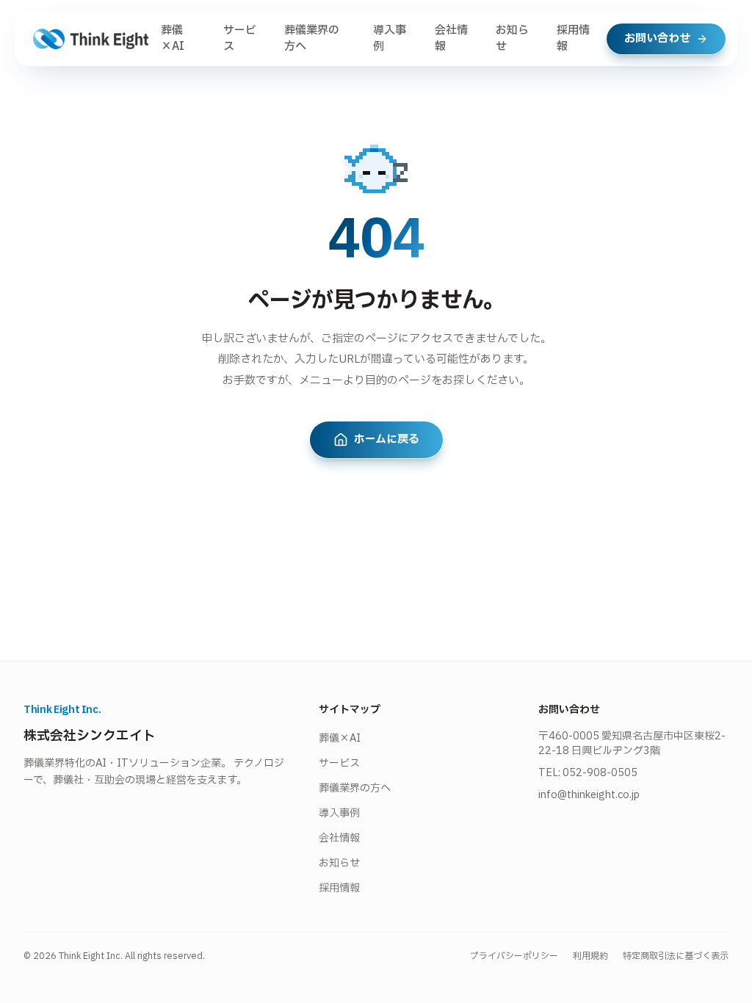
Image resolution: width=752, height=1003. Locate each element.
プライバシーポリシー (514, 956)
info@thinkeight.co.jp (589, 795)
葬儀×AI (172, 39)
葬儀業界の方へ (311, 39)
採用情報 (573, 39)
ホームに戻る (386, 439)
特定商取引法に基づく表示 (675, 956)
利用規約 (590, 956)
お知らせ (512, 39)
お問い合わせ (657, 38)
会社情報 (451, 39)
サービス (239, 39)
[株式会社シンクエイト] (91, 39)
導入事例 (389, 39)
